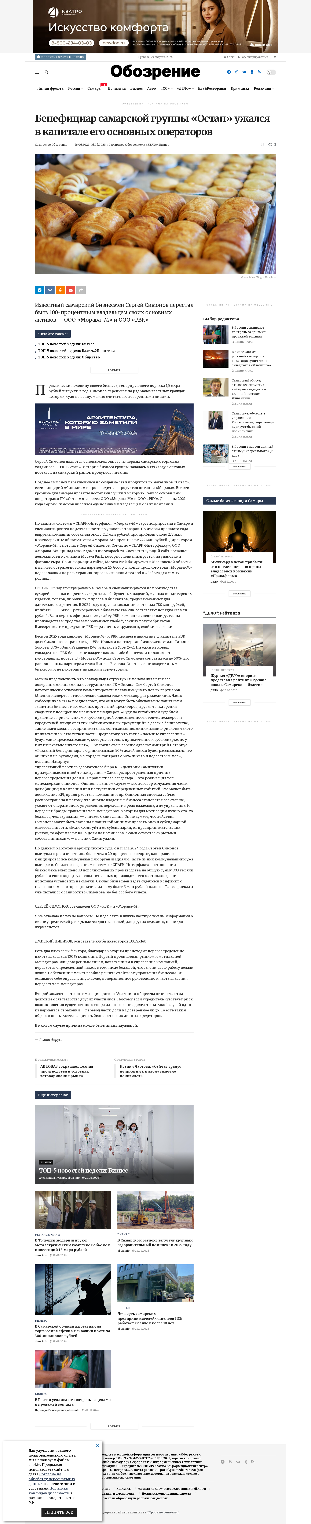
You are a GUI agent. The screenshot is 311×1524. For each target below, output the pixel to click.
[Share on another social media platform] (81, 290)
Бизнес (136, 88)
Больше (114, 370)
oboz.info (41, 1255)
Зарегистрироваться (254, 57)
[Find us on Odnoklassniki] (252, 72)
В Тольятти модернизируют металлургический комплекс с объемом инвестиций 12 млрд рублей (72, 1245)
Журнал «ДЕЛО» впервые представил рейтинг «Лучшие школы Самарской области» (239, 680)
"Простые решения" (163, 1512)
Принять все (59, 1512)
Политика (117, 88)
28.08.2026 (59, 1255)
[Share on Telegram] (39, 290)
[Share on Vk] (50, 290)
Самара (95, 88)
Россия (74, 88)
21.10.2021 (229, 581)
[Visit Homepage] (155, 72)
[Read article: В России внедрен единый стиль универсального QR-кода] (215, 453)
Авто (151, 88)
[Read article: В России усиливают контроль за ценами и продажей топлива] (73, 1369)
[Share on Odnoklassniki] (60, 290)
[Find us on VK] (244, 72)
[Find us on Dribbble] (236, 72)
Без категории (47, 1234)
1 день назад (243, 341)
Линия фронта (50, 88)
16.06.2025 (82, 145)
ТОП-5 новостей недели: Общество (69, 357)
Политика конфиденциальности (166, 1493)
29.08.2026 (91, 1177)
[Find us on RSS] (259, 72)
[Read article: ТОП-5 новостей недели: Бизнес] (114, 1144)
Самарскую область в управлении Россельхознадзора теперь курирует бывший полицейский (253, 422)
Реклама (103, 1489)
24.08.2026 (230, 690)
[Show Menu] (37, 72)
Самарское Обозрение (51, 145)
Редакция (262, 88)
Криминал (240, 88)
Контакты (123, 1489)
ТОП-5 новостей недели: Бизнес (66, 344)
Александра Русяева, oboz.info (59, 1177)
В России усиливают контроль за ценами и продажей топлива (249, 332)
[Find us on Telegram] (229, 72)
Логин (230, 57)
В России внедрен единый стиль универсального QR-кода (253, 451)
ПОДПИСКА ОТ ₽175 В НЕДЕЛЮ (62, 57)
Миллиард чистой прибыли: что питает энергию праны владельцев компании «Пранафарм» (237, 569)
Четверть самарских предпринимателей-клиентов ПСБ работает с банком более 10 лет (149, 1318)
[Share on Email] (70, 290)
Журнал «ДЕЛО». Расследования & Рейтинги (172, 1489)
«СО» (165, 88)
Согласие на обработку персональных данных (132, 1498)
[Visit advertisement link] (155, 26)
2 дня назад (243, 403)
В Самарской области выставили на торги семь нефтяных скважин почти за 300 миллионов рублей (72, 1331)
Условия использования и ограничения (105, 1493)
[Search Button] (46, 72)
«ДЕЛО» (184, 88)
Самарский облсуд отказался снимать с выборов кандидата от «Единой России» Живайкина (250, 389)
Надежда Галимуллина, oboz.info (57, 1410)
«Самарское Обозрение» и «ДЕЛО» (132, 145)
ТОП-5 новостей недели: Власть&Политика (76, 351)
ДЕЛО (214, 581)
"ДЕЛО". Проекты (222, 670)
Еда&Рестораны (212, 88)
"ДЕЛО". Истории (222, 557)
